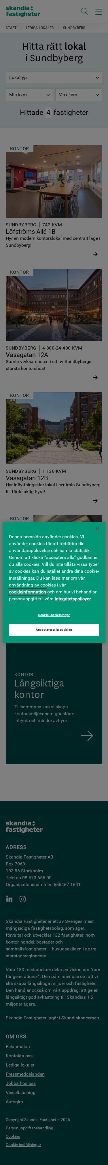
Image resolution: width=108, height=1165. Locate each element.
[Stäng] (97, 528)
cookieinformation (27, 592)
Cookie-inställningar (54, 615)
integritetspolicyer (73, 598)
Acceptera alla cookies (54, 630)
